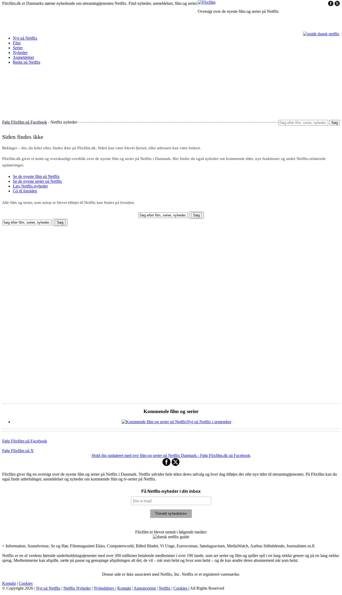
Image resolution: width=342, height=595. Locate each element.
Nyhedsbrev (104, 588)
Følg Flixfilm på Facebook (24, 441)
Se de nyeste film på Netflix (36, 176)
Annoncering (145, 588)
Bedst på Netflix (26, 62)
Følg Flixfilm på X (18, 450)
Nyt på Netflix (25, 38)
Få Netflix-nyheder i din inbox (171, 491)
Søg (334, 123)
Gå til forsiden (25, 191)
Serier (18, 47)
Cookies (26, 583)
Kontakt (9, 583)
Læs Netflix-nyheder (30, 186)
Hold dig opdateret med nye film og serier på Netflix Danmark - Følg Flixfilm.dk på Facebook (171, 455)
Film (17, 43)
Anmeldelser (23, 57)
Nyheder (20, 52)
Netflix (164, 588)
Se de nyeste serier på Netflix (37, 181)
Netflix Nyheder (77, 588)
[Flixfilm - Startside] (206, 2)
